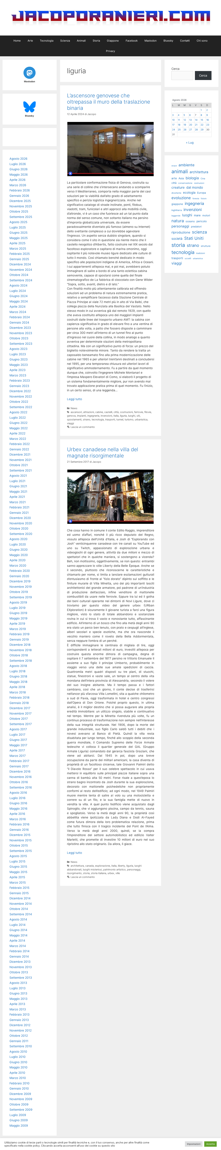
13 (190, 119)
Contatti (185, 40)
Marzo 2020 (17, 565)
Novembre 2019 (20, 586)
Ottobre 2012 (18, 1035)
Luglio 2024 (17, 291)
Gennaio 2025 (19, 259)
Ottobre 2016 (18, 782)
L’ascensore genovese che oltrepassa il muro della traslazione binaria (108, 101)
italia (116, 415)
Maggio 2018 (18, 682)
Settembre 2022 (20, 407)
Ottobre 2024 (18, 275)
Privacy (110, 51)
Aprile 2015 (17, 877)
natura (177, 220)
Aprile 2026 (17, 180)
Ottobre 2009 (18, 1104)
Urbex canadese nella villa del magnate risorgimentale (102, 452)
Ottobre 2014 (18, 909)
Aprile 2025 (17, 243)
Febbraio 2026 (19, 190)
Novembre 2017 (20, 713)
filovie (147, 412)
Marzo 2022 (17, 438)
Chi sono (202, 40)
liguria (123, 415)
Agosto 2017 (18, 729)
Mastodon (151, 40)
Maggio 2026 (18, 174)
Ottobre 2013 (18, 972)
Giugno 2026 (18, 169)
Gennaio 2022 (19, 449)
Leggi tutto (74, 399)
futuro (203, 198)
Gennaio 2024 (19, 322)
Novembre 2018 (20, 650)
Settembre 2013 (20, 977)
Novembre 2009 (20, 1099)
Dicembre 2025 (20, 201)
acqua (174, 166)
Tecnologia (46, 40)
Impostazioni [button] (193, 1144)
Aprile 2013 (17, 1004)
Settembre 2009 (20, 1109)
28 (196, 129)
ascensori (76, 412)
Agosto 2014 (18, 919)
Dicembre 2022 (20, 391)
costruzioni (126, 412)
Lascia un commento (83, 426)
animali (179, 171)
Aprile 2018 (17, 687)
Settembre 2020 (20, 534)
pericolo (201, 221)
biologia (192, 178)
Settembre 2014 (20, 914)
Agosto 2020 (18, 539)
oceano (190, 221)
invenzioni (106, 415)
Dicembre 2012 (19, 1025)
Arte (30, 40)
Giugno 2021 (18, 486)
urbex (111, 873)
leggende (175, 215)
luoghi (131, 415)
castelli (108, 412)
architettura (77, 865)
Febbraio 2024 (19, 317)
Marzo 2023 (17, 375)
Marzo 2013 (17, 1009)
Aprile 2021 (17, 497)
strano (86, 419)
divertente (176, 193)
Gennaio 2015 (19, 893)
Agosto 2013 (18, 983)
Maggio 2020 (18, 555)
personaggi (133, 869)
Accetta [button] (210, 1144)
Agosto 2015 (18, 856)
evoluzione (181, 197)
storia (86, 873)
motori (206, 215)
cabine (99, 412)
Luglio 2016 (17, 798)
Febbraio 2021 (19, 507)
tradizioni (200, 253)
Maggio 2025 (18, 238)
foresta (196, 198)
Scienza (65, 40)
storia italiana (98, 873)
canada (89, 865)
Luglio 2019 (17, 608)
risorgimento (74, 873)
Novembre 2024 (20, 269)
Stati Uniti (194, 238)
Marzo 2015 (17, 882)
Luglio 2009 (17, 1115)
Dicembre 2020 (20, 518)
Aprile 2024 (17, 306)
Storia (96, 40)
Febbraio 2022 (19, 444)
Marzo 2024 (17, 312)
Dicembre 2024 (20, 264)
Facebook (132, 40)
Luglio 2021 (17, 481)
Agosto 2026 (18, 158)
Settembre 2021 (20, 470)
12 (185, 119)
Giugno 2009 (18, 1120)
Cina (203, 178)
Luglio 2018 (17, 671)
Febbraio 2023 (19, 380)
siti (138, 415)
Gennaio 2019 (19, 639)
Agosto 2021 (18, 475)
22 (202, 124)
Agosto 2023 (18, 349)
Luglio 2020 (17, 544)
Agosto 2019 (18, 602)
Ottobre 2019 (18, 592)
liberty (121, 865)
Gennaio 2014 (19, 956)
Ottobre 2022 (18, 401)
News (74, 408)
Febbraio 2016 (19, 824)
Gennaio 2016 (19, 829)
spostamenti (74, 419)
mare (197, 215)
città (116, 412)
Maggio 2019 (18, 618)
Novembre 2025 (20, 206)
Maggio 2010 (18, 1067)
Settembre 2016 (20, 787)
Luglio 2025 (17, 227)
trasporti (110, 419)
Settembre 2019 (20, 597)
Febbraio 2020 (19, 570)
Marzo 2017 (17, 755)
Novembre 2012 (20, 1030)
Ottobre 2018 (18, 655)
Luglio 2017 (17, 734)
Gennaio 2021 (19, 512)
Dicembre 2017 (19, 708)
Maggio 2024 (18, 301)
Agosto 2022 (18, 412)
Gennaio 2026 (19, 195)
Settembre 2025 (20, 217)
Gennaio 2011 (18, 1041)
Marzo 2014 (17, 946)
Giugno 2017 (18, 740)
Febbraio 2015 (19, 887)
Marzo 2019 (17, 629)
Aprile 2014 (17, 940)
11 (179, 119)
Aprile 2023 (17, 370)
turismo (129, 419)
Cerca (175, 69)
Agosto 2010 (18, 1051)
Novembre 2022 (20, 396)
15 (202, 119)
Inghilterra (176, 210)
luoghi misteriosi (92, 869)
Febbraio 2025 (19, 253)
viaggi (70, 423)
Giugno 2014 (18, 930)
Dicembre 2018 (19, 644)
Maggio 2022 (18, 428)
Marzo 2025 (17, 248)
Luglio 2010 (17, 1057)
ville (118, 873)
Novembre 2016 (20, 777)
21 (196, 124)
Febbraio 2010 (19, 1083)
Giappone (113, 40)
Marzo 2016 (17, 819)
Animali (81, 40)
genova (71, 415)
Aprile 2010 (17, 1072)
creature (178, 187)
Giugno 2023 (18, 359)
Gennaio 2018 (19, 703)
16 (207, 119)
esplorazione (102, 865)
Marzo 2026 (17, 185)
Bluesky (168, 40)
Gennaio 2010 (19, 1088)
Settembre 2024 (20, 280)
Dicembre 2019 (20, 581)
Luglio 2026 (17, 164)
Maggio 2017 (18, 745)
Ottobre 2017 (18, 718)
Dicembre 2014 (20, 898)
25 (179, 129)
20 (190, 124)
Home (17, 40)
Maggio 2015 (18, 872)
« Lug (190, 142)
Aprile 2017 (17, 750)
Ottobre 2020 (18, 528)
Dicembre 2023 (20, 327)
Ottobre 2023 (18, 338)
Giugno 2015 (18, 866)
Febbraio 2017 (19, 761)
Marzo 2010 (17, 1078)
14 (196, 119)
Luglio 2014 (17, 925)
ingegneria (93, 415)
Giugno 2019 (18, 613)
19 (185, 124)
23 (207, 124)
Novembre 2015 (20, 840)
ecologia (189, 192)
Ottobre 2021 (18, 465)
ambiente (186, 165)
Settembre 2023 (20, 343)
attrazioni (88, 412)
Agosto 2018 (18, 666)
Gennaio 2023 (19, 386)
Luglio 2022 (17, 417)
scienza (199, 232)
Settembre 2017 (20, 724)
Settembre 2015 (20, 851)
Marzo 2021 (17, 502)
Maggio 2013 (18, 999)
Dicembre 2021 (19, 454)
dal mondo (194, 187)
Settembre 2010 (20, 1046)
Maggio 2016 (18, 808)
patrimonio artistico (114, 869)
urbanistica (141, 419)
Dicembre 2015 (19, 835)
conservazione (185, 183)
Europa (201, 192)
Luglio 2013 (17, 988)
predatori (196, 226)
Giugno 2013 (18, 993)
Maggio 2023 (18, 365)
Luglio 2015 (17, 861)
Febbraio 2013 (19, 1014)
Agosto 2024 (18, 285)
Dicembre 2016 (20, 771)
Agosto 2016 (18, 792)
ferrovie (138, 412)
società (176, 239)
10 (173, 119)
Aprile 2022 (17, 433)
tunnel (119, 419)
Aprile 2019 (17, 623)
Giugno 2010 (18, 1062)
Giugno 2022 (18, 423)
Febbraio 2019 (19, 634)
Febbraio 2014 (19, 951)
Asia (181, 178)
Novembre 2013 (20, 967)
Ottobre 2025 (18, 211)
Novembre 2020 (20, 523)
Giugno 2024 (18, 296)
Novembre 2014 (20, 903)
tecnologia (98, 419)
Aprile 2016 (17, 814)
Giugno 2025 (18, 232)
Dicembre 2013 (20, 961)
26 (185, 129)
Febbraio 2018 (19, 697)
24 (173, 129)
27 (190, 129)
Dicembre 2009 (20, 1094)
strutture (205, 246)
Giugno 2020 (18, 549)
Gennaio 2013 (19, 1020)
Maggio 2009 (18, 1125)
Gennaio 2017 (19, 766)
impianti (81, 415)
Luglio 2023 (17, 354)
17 (173, 124)
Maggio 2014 (18, 935)
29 (202, 129)
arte (174, 178)
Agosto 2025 (18, 222)
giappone (177, 204)
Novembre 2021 (20, 460)
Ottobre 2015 (18, 845)
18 (179, 124)
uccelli (188, 258)
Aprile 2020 (17, 560)
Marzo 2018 (17, 692)
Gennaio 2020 (19, 576)
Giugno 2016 (18, 803)
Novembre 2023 (20, 333)
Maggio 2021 (18, 491)
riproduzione (180, 232)
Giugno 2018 (18, 676)
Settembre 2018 (20, 660)
